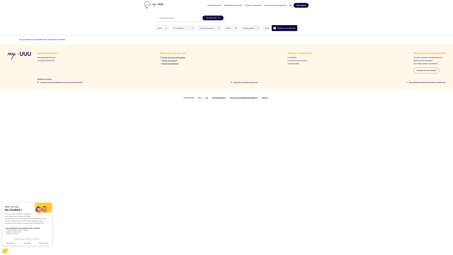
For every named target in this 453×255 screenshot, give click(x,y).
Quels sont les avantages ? (423, 61)
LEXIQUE (265, 98)
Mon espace (301, 5)
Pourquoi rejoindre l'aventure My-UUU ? (428, 57)
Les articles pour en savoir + (298, 61)
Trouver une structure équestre (173, 57)
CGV (206, 98)
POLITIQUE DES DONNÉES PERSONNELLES (244, 98)
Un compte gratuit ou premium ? (426, 64)
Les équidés (292, 57)
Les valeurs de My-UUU (45, 61)
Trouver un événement (170, 64)
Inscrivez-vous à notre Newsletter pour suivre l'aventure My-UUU (62, 82)
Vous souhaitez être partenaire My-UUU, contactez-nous (427, 82)
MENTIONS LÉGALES (219, 98)
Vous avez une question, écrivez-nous (246, 82)
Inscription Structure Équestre (426, 70)
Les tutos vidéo (293, 64)
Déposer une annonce (286, 28)
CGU (199, 98)
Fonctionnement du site (46, 57)
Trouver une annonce (169, 61)
